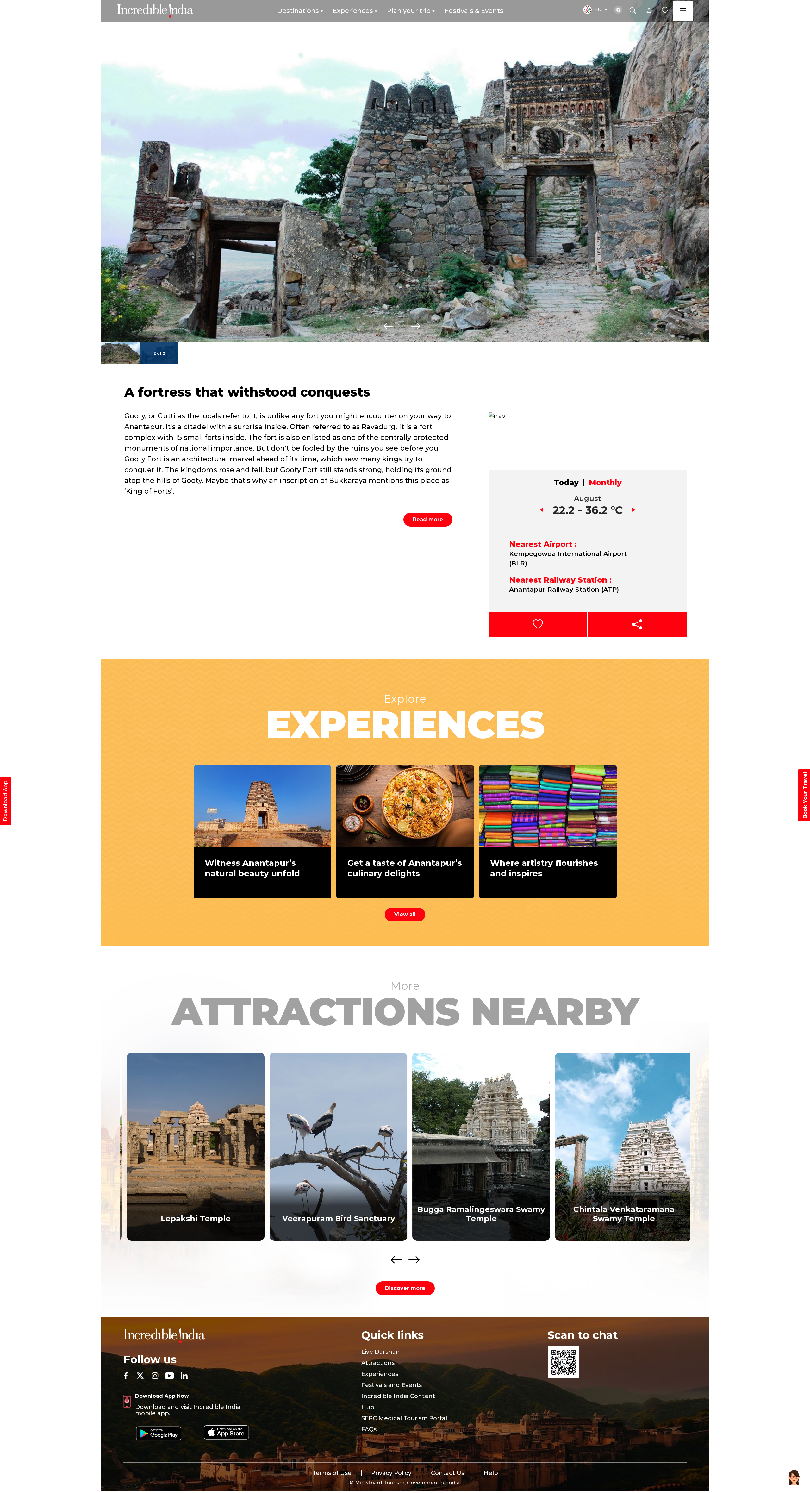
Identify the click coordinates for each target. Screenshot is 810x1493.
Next (415, 326)
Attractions (378, 1362)
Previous (388, 326)
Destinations (298, 11)
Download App (6, 800)
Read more (428, 519)
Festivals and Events (391, 1385)
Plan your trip (409, 11)
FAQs (369, 1429)
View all (405, 914)
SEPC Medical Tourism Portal (404, 1418)
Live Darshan (380, 1351)
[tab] (566, 482)
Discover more (405, 1288)
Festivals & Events (474, 11)
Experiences (353, 11)
